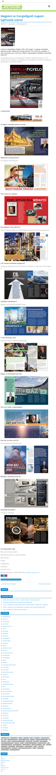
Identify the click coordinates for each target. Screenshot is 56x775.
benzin (20, 737)
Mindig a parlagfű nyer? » (45, 584)
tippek (34, 748)
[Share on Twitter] (4, 576)
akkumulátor (5, 737)
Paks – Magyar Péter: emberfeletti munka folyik (15, 609)
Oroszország (28, 746)
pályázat (41, 746)
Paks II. (35, 746)
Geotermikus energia (8, 672)
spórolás (14, 748)
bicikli (31, 737)
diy (2, 739)
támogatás (40, 748)
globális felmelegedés (18, 741)
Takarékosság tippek (8, 720)
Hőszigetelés (6, 682)
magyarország (17, 744)
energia (32, 739)
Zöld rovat (5, 730)
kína (48, 743)
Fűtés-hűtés (6, 667)
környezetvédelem (6, 744)
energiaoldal (12, 24)
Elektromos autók (7, 648)
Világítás (5, 725)
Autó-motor (6, 624)
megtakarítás (26, 744)
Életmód (5, 650)
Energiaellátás (6, 655)
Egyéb (4, 645)
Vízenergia (5, 727)
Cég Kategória (6, 638)
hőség (22, 743)
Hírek (26, 24)
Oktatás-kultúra (6, 708)
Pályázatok (5, 713)
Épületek (5, 662)
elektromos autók (24, 739)
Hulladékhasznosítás (8, 684)
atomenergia (13, 737)
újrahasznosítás (14, 749)
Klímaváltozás (6, 689)
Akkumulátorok (6, 616)
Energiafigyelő (21, 24)
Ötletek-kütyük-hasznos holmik (10, 711)
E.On (5, 739)
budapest (37, 737)
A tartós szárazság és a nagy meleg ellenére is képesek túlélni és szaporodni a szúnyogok (25, 604)
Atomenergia (6, 621)
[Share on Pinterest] (6, 576)
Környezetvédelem (7, 691)
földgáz (3, 741)
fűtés (8, 741)
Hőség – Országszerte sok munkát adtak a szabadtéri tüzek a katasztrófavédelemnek (24, 607)
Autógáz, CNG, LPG (7, 626)
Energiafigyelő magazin (15, 579)
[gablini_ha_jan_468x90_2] (26, 121)
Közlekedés (5, 698)
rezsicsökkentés (6, 748)
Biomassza (5, 636)
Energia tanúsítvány (8, 653)
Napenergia (5, 706)
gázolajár (29, 741)
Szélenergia (6, 718)
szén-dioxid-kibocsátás (25, 748)
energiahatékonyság (42, 739)
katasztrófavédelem (31, 743)
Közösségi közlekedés (8, 701)
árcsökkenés (5, 749)
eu (49, 739)
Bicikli (4, 628)
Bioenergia (5, 631)
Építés (4, 660)
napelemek (4, 746)
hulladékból (43, 741)
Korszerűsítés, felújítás (8, 696)
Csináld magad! (6, 640)
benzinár (25, 737)
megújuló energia (37, 744)
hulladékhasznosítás (7, 743)
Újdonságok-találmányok (9, 723)
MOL (44, 744)
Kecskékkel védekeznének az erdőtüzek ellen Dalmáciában (17, 602)
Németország (20, 746)
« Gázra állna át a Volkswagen (8, 584)
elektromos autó (12, 739)
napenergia (12, 746)
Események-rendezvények (9, 665)
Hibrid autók (6, 677)
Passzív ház (5, 715)
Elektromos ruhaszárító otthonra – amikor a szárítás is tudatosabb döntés (21, 600)
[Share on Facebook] (2, 576)
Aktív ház (5, 619)
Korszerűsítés (6, 694)
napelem (48, 744)
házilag (17, 743)
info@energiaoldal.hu (32, 572)
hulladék (36, 741)
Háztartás (5, 674)
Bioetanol (5, 633)
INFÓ (4, 686)
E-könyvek (5, 643)
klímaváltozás (42, 743)
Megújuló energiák (7, 703)
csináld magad (45, 737)
